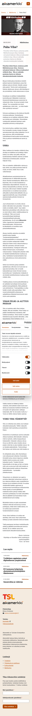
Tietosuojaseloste (8, 624)
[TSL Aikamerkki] (12, 3)
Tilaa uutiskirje (9, 706)
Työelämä (7, 661)
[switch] (27, 362)
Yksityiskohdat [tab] (16, 327)
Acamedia (6, 621)
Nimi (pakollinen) (8, 690)
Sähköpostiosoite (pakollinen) (12, 698)
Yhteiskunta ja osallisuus (12, 663)
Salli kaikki (16, 380)
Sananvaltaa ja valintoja (13, 582)
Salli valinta (16, 386)
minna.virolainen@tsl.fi (12, 613)
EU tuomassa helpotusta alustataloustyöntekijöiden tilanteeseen (14, 571)
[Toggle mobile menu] (28, 3)
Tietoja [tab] (26, 327)
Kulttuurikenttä (8, 665)
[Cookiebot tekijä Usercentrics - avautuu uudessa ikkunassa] (24, 323)
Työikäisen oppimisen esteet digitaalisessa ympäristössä (15, 559)
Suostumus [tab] (5, 327)
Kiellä (16, 392)
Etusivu (3, 12)
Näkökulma (12, 12)
